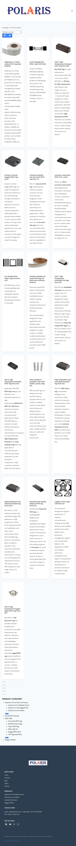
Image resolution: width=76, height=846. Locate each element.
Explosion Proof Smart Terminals (16, 703)
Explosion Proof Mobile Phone (18, 705)
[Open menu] (72, 10)
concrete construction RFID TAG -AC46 (62, 176)
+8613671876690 (36, 812)
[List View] (9, 36)
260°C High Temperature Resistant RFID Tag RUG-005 (63, 64)
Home (6, 775)
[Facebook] (6, 824)
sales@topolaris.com (15, 812)
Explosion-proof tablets (16, 710)
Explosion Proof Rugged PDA (18, 708)
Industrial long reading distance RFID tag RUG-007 (38, 504)
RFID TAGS (8, 718)
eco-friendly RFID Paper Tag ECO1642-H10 (12, 278)
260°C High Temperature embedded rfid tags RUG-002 (62, 279)
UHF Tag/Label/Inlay (15, 734)
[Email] (10, 824)
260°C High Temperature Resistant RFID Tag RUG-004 (12, 382)
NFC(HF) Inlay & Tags (15, 724)
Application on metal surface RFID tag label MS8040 (12, 64)
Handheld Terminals (12, 716)
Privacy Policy (7, 841)
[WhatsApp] (14, 824)
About (6, 783)
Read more (38, 107)
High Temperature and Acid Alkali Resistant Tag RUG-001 (63, 382)
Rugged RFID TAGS (14, 732)
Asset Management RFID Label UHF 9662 (38, 63)
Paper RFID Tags (13, 726)
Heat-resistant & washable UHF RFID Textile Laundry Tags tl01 (37, 383)
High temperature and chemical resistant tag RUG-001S (12, 504)
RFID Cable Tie (13, 729)
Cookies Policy (16, 841)
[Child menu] (7, 713)
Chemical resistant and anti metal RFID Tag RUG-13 (37, 177)
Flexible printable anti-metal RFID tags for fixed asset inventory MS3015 (38, 279)
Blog (5, 780)
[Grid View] (4, 36)
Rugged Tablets (10, 740)
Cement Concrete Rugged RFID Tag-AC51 (11, 177)
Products (7, 778)
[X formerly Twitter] (18, 824)
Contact (6, 786)
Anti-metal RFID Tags (15, 721)
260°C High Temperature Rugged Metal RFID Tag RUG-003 (12, 610)
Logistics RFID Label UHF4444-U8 (62, 503)
